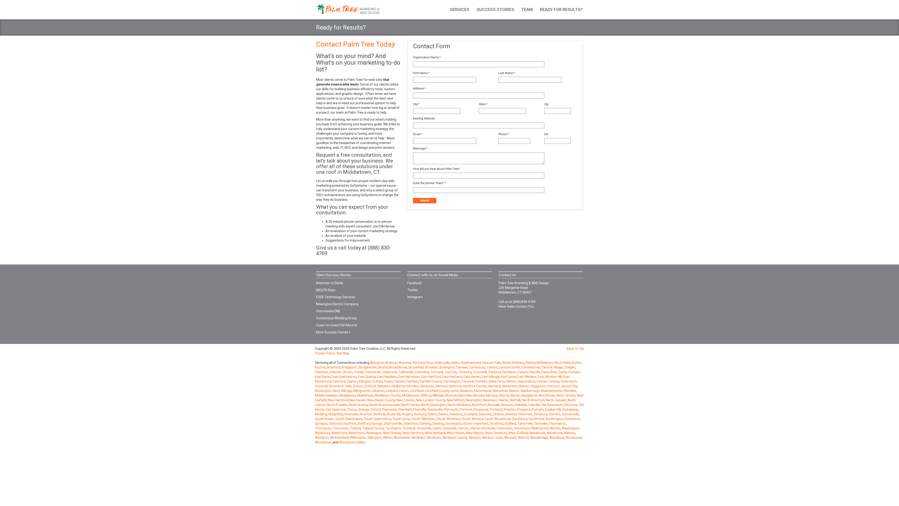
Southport (572, 419)
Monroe (451, 395)
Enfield (378, 381)
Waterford (339, 433)
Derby (563, 372)
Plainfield (405, 409)
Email (417, 134)
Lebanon (378, 391)
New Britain (547, 395)
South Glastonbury (349, 419)
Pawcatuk (389, 409)
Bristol (383, 367)
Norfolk (515, 400)
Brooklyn (431, 367)
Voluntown (504, 428)
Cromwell (480, 372)
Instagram (415, 297)
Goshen (542, 381)
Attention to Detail (329, 283)
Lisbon (404, 391)
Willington (374, 437)
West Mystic (475, 433)
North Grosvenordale (384, 405)
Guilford (370, 386)
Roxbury (420, 414)
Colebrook (389, 372)
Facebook (414, 283)
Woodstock (574, 437)
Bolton (577, 363)
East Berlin (323, 377)
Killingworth (361, 391)
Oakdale (521, 405)
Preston (510, 409)
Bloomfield (563, 363)
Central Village (552, 367)
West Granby (392, 433)
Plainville (419, 409)
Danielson (509, 372)
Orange (363, 409)
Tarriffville (525, 423)
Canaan (462, 367)
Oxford (375, 409)
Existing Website (424, 118)
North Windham (459, 405)
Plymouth (451, 409)
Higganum (538, 386)
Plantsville (434, 409)
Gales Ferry (496, 381)
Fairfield (412, 381)
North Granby (358, 405)
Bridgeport (349, 367)
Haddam (383, 386)
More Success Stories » (333, 332)
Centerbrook (531, 367)
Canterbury (477, 367)
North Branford (533, 400)
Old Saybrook (336, 409)
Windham (418, 437)
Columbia (422, 372)
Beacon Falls (492, 363)
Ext (546, 134)
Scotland (470, 414)
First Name (421, 73)
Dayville (534, 372)
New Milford (455, 400)
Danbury (494, 372)
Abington (377, 363)
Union (437, 428)
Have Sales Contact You (516, 306)
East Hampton (409, 377)
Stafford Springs (369, 423)
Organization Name (427, 57)
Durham (574, 372)
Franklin (481, 381)
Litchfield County (437, 391)
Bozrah (320, 367)
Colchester (373, 372)
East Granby (367, 377)
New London (405, 400)
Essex (388, 381)
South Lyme (401, 419)
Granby (554, 381)
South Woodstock (498, 419)
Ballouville (442, 363)
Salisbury (456, 414)
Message (420, 148)
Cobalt (359, 372)
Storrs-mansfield (475, 423)
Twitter (412, 290)
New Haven (357, 400)
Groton (358, 386)
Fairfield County (431, 381)
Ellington (365, 381)
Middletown (410, 395)
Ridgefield (335, 414)
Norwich (507, 405)
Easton (352, 381)
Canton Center (509, 367)
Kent (336, 391)
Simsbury (540, 414)
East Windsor (526, 377)
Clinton (347, 372)
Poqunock (481, 409)
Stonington (453, 423)
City (416, 104)
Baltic (455, 363)
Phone (503, 134)
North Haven (410, 405)
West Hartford (412, 433)
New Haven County (381, 400)
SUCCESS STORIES (495, 9)
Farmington (452, 381)
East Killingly (490, 377)
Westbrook (537, 433)
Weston (569, 433)
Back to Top (575, 348)
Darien (522, 372)
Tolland (355, 428)
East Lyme (508, 377)
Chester (335, 372)
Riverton (366, 414)
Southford (536, 419)
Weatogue (373, 433)
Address (419, 88)
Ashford (419, 363)
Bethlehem (545, 363)
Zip (546, 104)
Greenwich (569, 381)
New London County (430, 400)
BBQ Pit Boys (325, 290)
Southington (554, 419)
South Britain (324, 419)
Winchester (402, 437)
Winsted (510, 437)
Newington (474, 400)
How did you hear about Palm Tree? (436, 169)
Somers (554, 414)
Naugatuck (529, 395)
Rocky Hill (394, 414)
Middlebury (347, 395)
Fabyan (399, 381)
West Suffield (518, 433)
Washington (570, 428)
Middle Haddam (326, 395)
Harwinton (509, 386)
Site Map (343, 353)
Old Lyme (570, 405)
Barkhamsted (471, 363)
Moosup (492, 395)
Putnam (538, 409)
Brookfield (416, 367)
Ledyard (392, 391)
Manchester (483, 391)
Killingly (346, 391)
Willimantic (358, 437)
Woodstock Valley (352, 442)
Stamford (411, 423)
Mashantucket (551, 391)
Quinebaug (570, 409)
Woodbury (556, 437)
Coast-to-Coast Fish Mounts (336, 325)
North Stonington (433, 405)
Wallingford (539, 428)
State (483, 104)
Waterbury (322, 433)
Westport (321, 437)
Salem (432, 414)
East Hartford (431, 377)
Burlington (447, 367)
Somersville (570, 414)
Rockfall (379, 414)
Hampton (427, 386)
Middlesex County (388, 395)
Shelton (511, 414)
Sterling (425, 423)
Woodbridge (539, 437)
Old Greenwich (551, 405)
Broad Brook (398, 367)
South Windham (449, 419)
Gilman (511, 381)
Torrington (393, 428)
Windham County (454, 437)
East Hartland (452, 377)
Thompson (323, 428)
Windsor (474, 437)
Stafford (335, 423)
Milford (426, 395)
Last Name (506, 73)
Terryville (540, 423)
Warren (554, 428)
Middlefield (365, 395)
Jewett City (569, 386)
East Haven (472, 377)
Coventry (465, 372)
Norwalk (494, 405)
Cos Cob (451, 372)
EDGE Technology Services (335, 297)
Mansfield (500, 391)
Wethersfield (339, 437)
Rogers (407, 414)
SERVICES (459, 9)
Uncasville (424, 428)
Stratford (496, 423)
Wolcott (523, 437)
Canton (492, 367)
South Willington (423, 419)
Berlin (506, 363)
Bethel (530, 363)
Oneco (352, 409)
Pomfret (466, 409)
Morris (504, 395)
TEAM (527, 9)
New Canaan (566, 395)
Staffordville (393, 423)
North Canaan (556, 400)
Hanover (441, 386)
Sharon (498, 414)
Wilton (387, 437)
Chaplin (569, 367)
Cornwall (437, 372)
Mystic (515, 395)
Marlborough (530, 391)
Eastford (339, 381)
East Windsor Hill (550, 377)
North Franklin (337, 405)
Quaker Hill (553, 409)
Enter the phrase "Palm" (429, 183)
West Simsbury (496, 433)
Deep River (549, 372)
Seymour (485, 414)
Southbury (519, 419)
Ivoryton (553, 386)
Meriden (570, 391)
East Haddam (387, 377)
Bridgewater (368, 367)
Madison (466, 391)
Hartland (494, 386)
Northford (479, 405)
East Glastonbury (344, 377)
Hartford (455, 386)
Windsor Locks (492, 437)
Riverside (351, 414)
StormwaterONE (328, 311)
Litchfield (417, 391)
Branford (333, 367)
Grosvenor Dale (340, 386)
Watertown (356, 433)
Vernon (463, 428)
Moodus (479, 395)
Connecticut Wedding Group (336, 318)
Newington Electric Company (337, 304)
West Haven (455, 433)
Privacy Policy (325, 353)
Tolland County (373, 428)
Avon (430, 363)
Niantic (504, 400)
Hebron (524, 386)
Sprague (321, 423)
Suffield (510, 423)
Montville (465, 395)
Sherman (525, 414)
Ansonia (405, 363)
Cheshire (321, 372)
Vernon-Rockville (482, 428)
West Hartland (435, 433)
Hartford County (474, 386)
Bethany (518, 363)
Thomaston (557, 423)
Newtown (490, 400)
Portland (496, 409)
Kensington (323, 391)
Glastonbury (526, 381)
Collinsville (406, 372)
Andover (391, 363)
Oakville (534, 405)
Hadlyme (398, 386)
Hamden (412, 386)
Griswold (321, 386)
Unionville (450, 428)
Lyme (455, 391)
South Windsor (472, 419)
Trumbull (408, 428)
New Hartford (338, 400)
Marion (514, 391)
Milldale (438, 395)
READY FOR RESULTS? (561, 9)
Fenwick (468, 381)
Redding (321, 414)
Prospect (523, 409)
